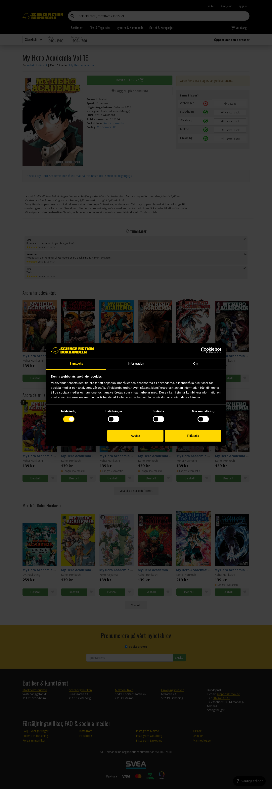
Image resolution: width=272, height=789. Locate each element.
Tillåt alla (193, 435)
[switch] (113, 419)
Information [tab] (136, 363)
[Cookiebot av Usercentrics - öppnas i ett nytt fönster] (203, 350)
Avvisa (135, 435)
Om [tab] (195, 363)
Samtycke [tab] (76, 363)
